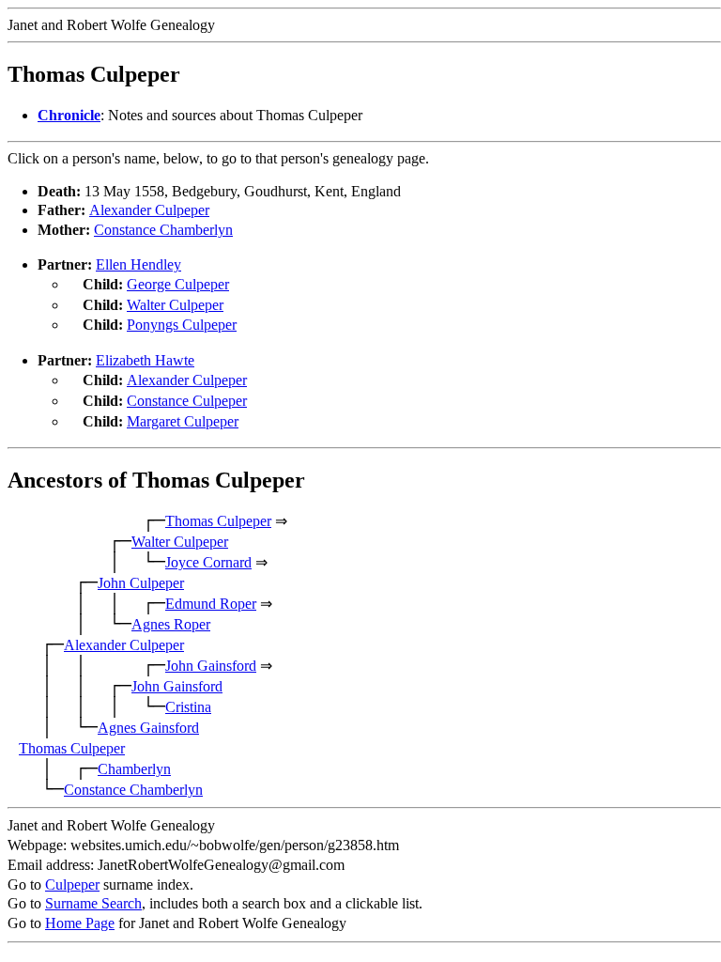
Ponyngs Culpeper (182, 325)
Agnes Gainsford (148, 728)
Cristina (188, 707)
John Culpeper (141, 583)
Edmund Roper (210, 604)
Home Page (80, 923)
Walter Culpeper (175, 305)
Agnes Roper (170, 624)
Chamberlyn (134, 769)
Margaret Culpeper (182, 421)
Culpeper (72, 884)
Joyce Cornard (208, 562)
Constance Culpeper (187, 401)
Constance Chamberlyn (163, 230)
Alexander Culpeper (149, 210)
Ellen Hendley (138, 264)
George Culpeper (178, 284)
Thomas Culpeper (218, 521)
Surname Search (93, 903)
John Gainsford (210, 666)
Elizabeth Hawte (145, 360)
